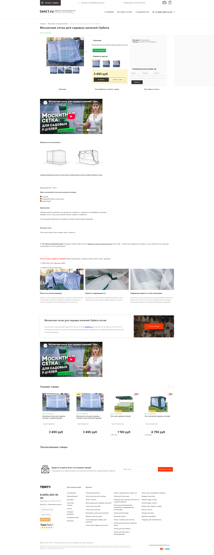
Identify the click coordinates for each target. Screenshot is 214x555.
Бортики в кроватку (149, 516)
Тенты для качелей (93, 510)
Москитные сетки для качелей (97, 513)
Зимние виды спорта (149, 500)
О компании (109, 12)
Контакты (70, 521)
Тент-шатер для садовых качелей (157, 416)
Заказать (137, 82)
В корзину (101, 79)
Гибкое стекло (147, 510)
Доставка (70, 500)
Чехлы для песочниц (121, 496)
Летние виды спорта (149, 503)
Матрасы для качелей (94, 516)
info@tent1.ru (89, 327)
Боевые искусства (148, 496)
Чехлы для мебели (93, 493)
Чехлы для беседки (121, 513)
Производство (72, 496)
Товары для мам (148, 513)
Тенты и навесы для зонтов (124, 520)
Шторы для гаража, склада (151, 506)
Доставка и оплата (124, 12)
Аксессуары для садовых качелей (98, 503)
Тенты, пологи (91, 500)
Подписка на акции (165, 469)
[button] (85, 52)
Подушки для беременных (151, 520)
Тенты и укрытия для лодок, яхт (125, 493)
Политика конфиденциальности (159, 545)
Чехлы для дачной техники (96, 496)
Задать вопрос (46, 514)
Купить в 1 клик (117, 79)
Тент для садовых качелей (120, 416)
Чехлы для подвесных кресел (97, 525)
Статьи (69, 508)
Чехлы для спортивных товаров (153, 493)
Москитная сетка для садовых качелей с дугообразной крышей (88, 417)
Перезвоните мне (47, 509)
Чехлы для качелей (93, 506)
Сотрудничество (142, 12)
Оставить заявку (154, 326)
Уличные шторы (120, 516)
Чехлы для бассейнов (122, 529)
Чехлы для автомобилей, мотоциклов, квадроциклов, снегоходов (124, 507)
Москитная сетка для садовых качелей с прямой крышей (53, 417)
